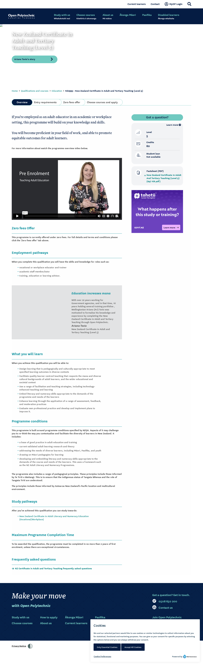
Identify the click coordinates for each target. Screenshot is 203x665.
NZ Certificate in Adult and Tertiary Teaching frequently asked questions (53, 568)
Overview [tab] (22, 102)
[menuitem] (62, 16)
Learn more (172, 124)
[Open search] (189, 4)
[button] (34, 59)
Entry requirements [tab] (45, 102)
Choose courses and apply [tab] (102, 102)
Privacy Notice (19, 645)
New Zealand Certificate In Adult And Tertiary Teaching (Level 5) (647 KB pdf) (164, 178)
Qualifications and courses (34, 90)
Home (15, 90)
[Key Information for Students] (157, 211)
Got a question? (157, 117)
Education (57, 90)
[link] (30, 646)
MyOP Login (175, 4)
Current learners (137, 4)
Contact (155, 4)
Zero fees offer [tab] (71, 102)
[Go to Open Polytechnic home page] (21, 16)
